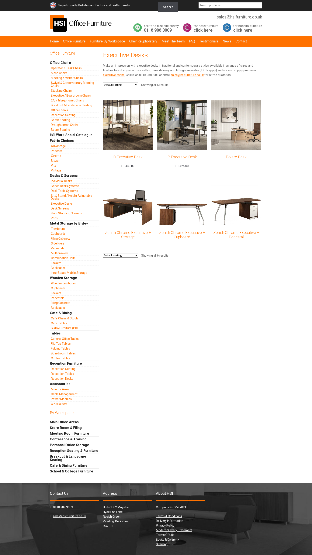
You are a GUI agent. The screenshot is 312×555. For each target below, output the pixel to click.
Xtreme (56, 155)
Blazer (55, 160)
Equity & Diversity (167, 539)
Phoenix (56, 151)
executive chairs (114, 75)
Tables (55, 333)
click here (206, 28)
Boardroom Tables (63, 353)
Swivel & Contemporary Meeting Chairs (72, 84)
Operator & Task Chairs (66, 68)
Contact (241, 41)
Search (168, 7)
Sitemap (161, 544)
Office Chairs (60, 63)
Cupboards (58, 233)
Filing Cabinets (60, 238)
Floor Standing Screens (66, 213)
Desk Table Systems (64, 190)
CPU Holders (59, 404)
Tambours (58, 228)
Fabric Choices (62, 141)
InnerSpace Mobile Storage (69, 272)
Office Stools (59, 110)
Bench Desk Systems (65, 186)
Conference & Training (68, 439)
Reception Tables (62, 373)
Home (54, 41)
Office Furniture (74, 41)
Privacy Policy (165, 525)
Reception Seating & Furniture (74, 451)
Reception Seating (63, 115)
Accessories (60, 384)
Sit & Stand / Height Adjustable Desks (71, 197)
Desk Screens (60, 208)
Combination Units (63, 258)
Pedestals (57, 248)
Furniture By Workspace (107, 41)
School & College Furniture (71, 471)
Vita (53, 165)
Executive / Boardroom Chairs (71, 95)
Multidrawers (60, 253)
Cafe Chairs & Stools (64, 318)
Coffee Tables (60, 358)
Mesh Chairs (59, 73)
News (227, 41)
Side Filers (58, 243)
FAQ (192, 41)
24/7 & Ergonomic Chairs (67, 100)
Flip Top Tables (61, 343)
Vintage (56, 170)
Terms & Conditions (169, 516)
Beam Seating (60, 129)
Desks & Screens (64, 176)
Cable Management (64, 394)
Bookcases (58, 268)
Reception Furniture (66, 363)
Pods (54, 218)
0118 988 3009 (161, 28)
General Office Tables (65, 338)
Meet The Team (173, 41)
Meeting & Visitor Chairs (67, 78)
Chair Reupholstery (143, 41)
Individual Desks (61, 181)
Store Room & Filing (66, 428)
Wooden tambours (63, 283)
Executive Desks (62, 203)
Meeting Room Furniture (69, 433)
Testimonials (208, 41)
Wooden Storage (63, 278)
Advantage (58, 146)
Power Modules (61, 399)
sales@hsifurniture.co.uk (187, 75)
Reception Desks (62, 378)
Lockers (56, 263)
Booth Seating (60, 120)
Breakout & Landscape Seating (71, 105)
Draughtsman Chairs (65, 124)
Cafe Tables (59, 323)
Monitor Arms (60, 389)
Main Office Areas (64, 422)
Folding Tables (60, 348)
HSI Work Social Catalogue (71, 135)
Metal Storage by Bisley (69, 223)
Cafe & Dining (61, 313)
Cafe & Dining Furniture (68, 466)
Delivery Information (169, 521)
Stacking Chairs (61, 90)
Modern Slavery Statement (174, 530)
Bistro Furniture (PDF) (65, 328)
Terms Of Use (165, 535)
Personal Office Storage (69, 445)
